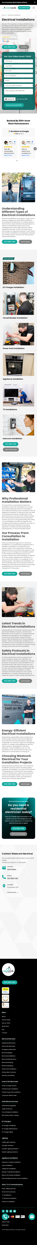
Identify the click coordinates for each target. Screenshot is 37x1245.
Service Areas (6, 1020)
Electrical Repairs (7, 1053)
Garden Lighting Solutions (10, 1152)
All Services (5, 1026)
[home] (9, 8)
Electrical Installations (8, 1056)
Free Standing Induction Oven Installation (15, 1178)
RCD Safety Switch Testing (10, 1115)
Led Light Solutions (7, 1145)
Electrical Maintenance (9, 1059)
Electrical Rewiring (7, 1066)
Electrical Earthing (7, 1062)
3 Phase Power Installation (10, 1089)
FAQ (3, 1029)
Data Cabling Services (9, 1189)
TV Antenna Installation (9, 1198)
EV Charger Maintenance (10, 1129)
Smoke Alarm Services (9, 1072)
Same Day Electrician (8, 1046)
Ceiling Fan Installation (9, 1169)
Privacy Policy (5, 1225)
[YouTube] (14, 1211)
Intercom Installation (8, 1201)
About (4, 1016)
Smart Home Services (8, 1192)
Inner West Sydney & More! (18, 2)
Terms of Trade (6, 1221)
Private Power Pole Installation (11, 1092)
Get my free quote (18, 834)
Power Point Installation (9, 1069)
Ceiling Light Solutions (8, 1142)
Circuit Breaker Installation (10, 1112)
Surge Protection (7, 1109)
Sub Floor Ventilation (8, 1075)
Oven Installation (7, 1165)
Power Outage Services (9, 1086)
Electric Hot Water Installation (11, 1175)
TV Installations (6, 1195)
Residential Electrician (8, 1043)
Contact (24, 47)
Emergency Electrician (9, 1049)
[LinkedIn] (10, 1211)
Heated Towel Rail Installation (11, 1172)
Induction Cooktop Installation (11, 1162)
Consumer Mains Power (9, 1095)
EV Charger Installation (9, 1125)
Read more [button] (8, 155)
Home (3, 15)
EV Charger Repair (7, 1132)
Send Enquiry (11, 869)
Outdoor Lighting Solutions (10, 1149)
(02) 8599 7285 (9, 47)
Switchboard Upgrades (9, 1105)
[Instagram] (7, 1211)
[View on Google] (6, 142)
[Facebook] (3, 1211)
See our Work (6, 1023)
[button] (33, 8)
